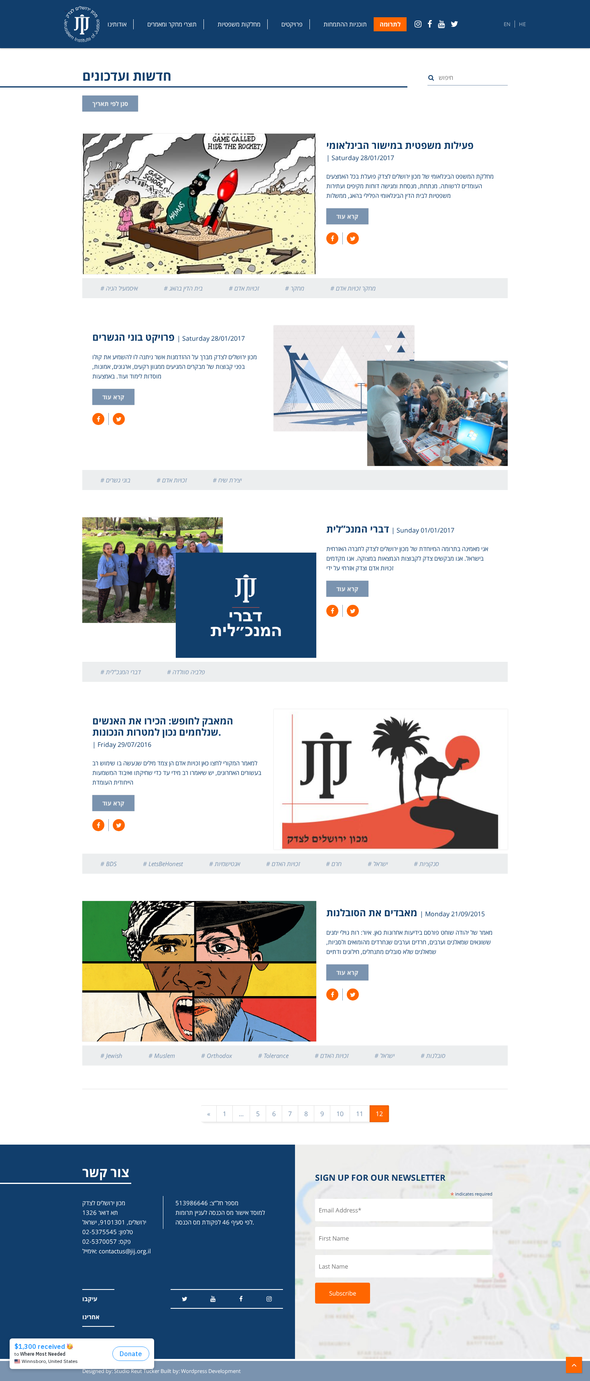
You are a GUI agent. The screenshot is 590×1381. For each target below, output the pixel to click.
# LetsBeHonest (163, 864)
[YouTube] (441, 23)
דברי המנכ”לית (357, 528)
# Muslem (162, 1056)
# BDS (108, 864)
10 (340, 1113)
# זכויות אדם (244, 288)
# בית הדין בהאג (183, 288)
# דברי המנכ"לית (120, 672)
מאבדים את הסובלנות (371, 912)
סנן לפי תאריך (110, 104)
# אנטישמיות (224, 864)
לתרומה (390, 24)
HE (522, 24)
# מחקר (294, 288)
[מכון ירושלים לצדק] (82, 24)
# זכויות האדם (283, 864)
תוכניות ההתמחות (345, 24)
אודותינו (117, 24)
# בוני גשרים (115, 480)
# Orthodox (216, 1056)
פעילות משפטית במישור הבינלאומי (400, 145)
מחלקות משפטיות (239, 24)
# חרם (334, 864)
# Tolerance (273, 1056)
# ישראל (378, 864)
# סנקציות (426, 864)
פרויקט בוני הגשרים (133, 337)
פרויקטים (292, 24)
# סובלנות (433, 1056)
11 (359, 1113)
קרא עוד (347, 216)
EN (507, 24)
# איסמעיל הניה (119, 288)
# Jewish (111, 1056)
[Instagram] (418, 23)
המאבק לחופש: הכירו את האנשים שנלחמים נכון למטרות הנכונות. (162, 726)
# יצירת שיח (227, 480)
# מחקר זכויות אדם (353, 288)
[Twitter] (454, 23)
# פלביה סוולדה (186, 672)
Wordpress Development (211, 1371)
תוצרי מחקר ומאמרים (172, 24)
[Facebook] (429, 23)
